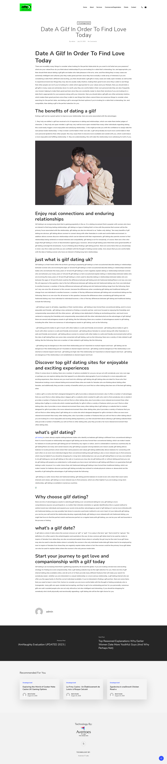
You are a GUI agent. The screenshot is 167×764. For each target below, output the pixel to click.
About (92, 7)
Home (85, 7)
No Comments (92, 41)
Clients (126, 7)
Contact (133, 7)
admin (73, 41)
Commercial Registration (113, 7)
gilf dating (39, 437)
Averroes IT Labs (83, 756)
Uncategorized (84, 23)
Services (99, 7)
